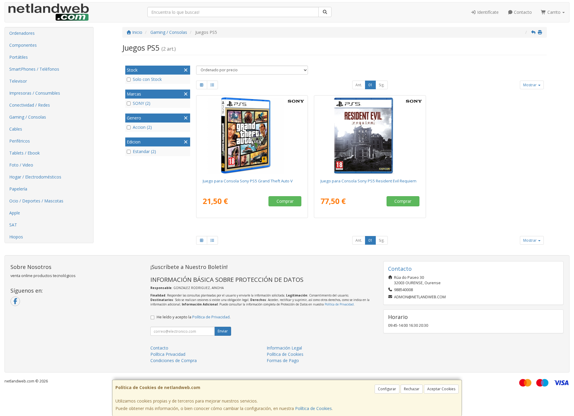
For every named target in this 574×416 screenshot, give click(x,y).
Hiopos (16, 237)
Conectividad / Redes (29, 105)
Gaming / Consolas (27, 117)
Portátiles (18, 57)
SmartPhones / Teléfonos (34, 69)
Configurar (387, 388)
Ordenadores (22, 33)
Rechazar (411, 388)
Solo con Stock (147, 79)
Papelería (18, 189)
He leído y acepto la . (193, 317)
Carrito (554, 12)
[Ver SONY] (370, 135)
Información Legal (284, 348)
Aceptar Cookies (441, 388)
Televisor (18, 81)
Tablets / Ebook (24, 153)
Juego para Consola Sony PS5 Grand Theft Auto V (248, 181)
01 (370, 84)
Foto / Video (21, 165)
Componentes (23, 45)
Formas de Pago (283, 360)
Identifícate (487, 12)
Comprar (285, 201)
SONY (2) (141, 103)
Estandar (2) (144, 151)
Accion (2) (142, 127)
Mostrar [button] (530, 84)
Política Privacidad (167, 354)
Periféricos (19, 141)
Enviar (223, 331)
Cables (15, 129)
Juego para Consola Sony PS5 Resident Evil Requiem (368, 181)
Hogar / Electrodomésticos (35, 177)
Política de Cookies (313, 408)
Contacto (522, 12)
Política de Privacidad (339, 304)
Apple (14, 213)
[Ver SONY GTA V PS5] (251, 135)
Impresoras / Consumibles (34, 93)
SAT (13, 225)
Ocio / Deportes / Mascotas (36, 201)
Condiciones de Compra (173, 360)
